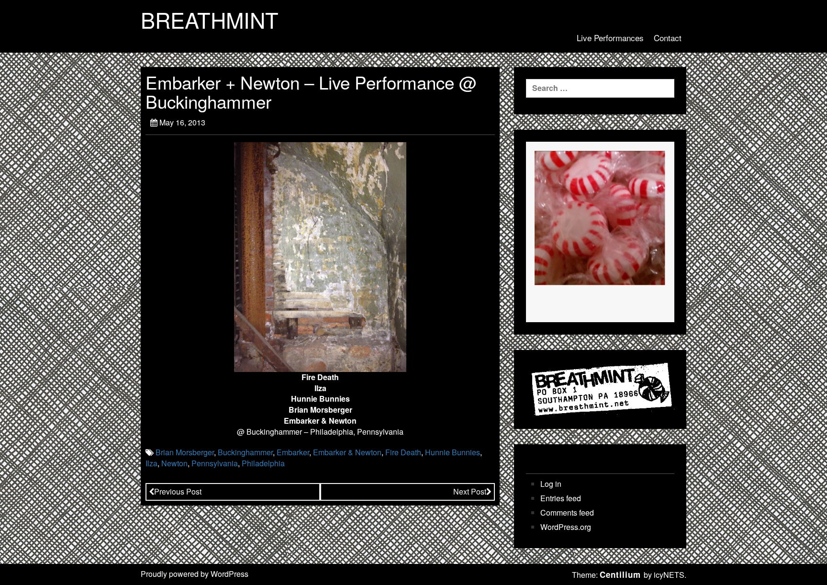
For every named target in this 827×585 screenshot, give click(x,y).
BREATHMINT (210, 20)
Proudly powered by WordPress (194, 573)
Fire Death (403, 452)
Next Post (469, 491)
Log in (550, 484)
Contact (668, 38)
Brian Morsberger (185, 452)
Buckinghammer (245, 452)
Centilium (620, 574)
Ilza (151, 463)
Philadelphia (263, 463)
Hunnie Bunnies (452, 452)
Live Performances (610, 38)
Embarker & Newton (347, 452)
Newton (174, 463)
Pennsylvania (214, 463)
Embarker (293, 452)
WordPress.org (565, 527)
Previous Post (177, 491)
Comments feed (567, 512)
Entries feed (560, 498)
